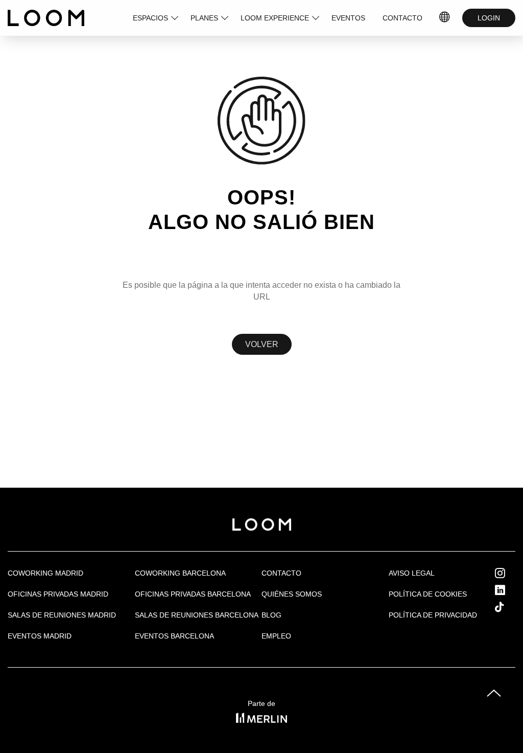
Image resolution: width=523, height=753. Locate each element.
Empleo (276, 636)
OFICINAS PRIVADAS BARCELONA (193, 594)
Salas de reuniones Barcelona (196, 615)
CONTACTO (402, 18)
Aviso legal (412, 573)
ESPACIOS (150, 18)
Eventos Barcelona (174, 636)
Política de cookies (428, 594)
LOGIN (489, 18)
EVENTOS (348, 18)
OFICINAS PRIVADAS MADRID (58, 594)
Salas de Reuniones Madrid (62, 615)
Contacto (281, 573)
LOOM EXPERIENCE (275, 18)
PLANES (204, 18)
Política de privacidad (433, 615)
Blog (271, 615)
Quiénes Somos (292, 594)
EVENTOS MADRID (40, 636)
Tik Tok (509, 607)
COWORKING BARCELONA (180, 573)
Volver (261, 344)
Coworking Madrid (45, 573)
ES (444, 18)
